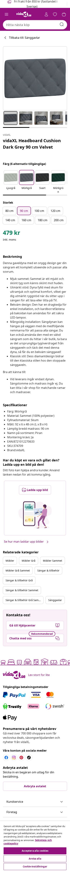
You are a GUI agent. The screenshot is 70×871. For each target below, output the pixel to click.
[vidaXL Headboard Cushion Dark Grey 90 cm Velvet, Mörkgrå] (35, 78)
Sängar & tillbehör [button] (48, 570)
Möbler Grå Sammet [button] (18, 570)
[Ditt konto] (46, 14)
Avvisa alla (35, 858)
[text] (11, 233)
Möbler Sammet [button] (52, 560)
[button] (11, 182)
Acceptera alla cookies (35, 850)
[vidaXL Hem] (24, 14)
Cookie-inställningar (35, 866)
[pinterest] (21, 757)
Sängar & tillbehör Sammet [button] (22, 590)
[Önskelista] (55, 14)
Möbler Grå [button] (28, 560)
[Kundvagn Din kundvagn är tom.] (64, 14)
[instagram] (14, 757)
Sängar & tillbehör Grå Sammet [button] (24, 600)
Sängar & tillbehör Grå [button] (19, 580)
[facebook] (6, 757)
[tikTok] (29, 757)
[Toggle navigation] (6, 14)
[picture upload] (35, 515)
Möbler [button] (10, 560)
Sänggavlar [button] (55, 600)
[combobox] (35, 24)
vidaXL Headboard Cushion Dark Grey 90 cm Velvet (32, 143)
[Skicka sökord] (62, 24)
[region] (35, 846)
